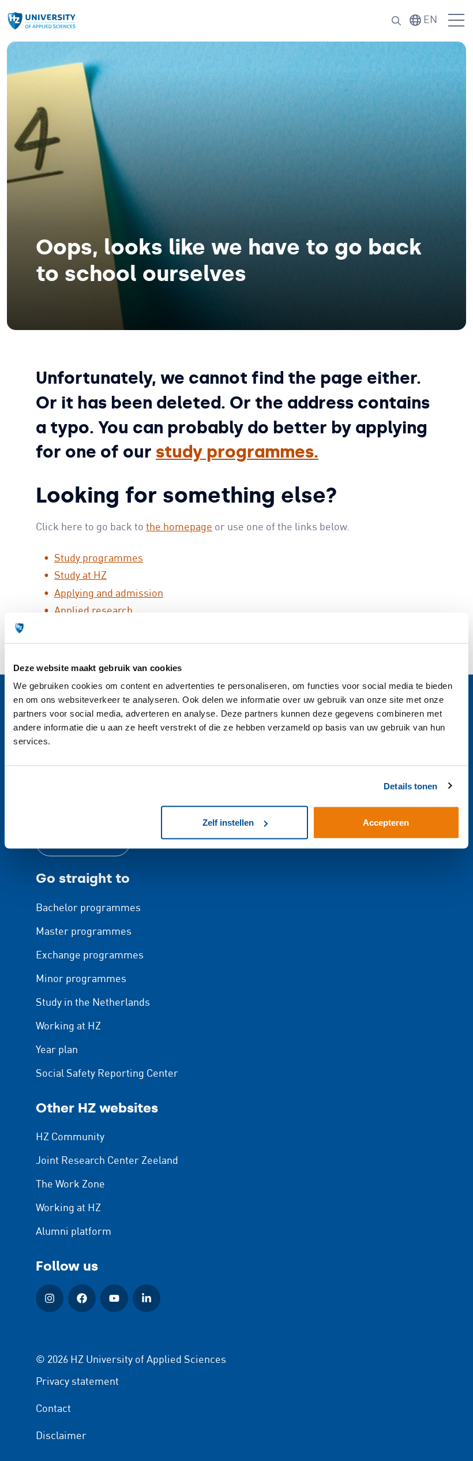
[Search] (396, 21)
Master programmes (84, 932)
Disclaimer (61, 1436)
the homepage (179, 527)
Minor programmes (81, 979)
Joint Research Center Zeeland (107, 1161)
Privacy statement (77, 1382)
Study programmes (98, 558)
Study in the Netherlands (93, 1003)
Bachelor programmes (88, 908)
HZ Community (70, 1137)
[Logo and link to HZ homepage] (41, 21)
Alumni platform (73, 1232)
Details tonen (410, 786)
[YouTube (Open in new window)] (114, 1298)
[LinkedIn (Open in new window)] (146, 1298)
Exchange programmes (90, 955)
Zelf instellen (228, 822)
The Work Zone (70, 1184)
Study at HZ (80, 576)
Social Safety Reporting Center (107, 1074)
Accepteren (386, 822)
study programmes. (237, 452)
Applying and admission (108, 594)
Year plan (57, 1050)
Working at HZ (68, 1026)
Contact (53, 1409)
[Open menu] (456, 21)
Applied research (93, 611)
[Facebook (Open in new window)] (82, 1298)
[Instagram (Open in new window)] (49, 1298)
